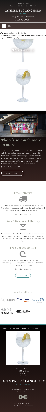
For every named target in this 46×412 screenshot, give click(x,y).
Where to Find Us (12, 173)
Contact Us (23, 275)
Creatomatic (28, 406)
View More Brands (23, 291)
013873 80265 (23, 19)
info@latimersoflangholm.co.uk (23, 17)
